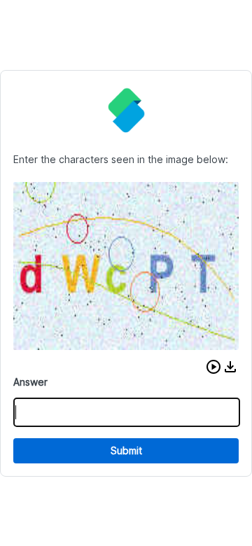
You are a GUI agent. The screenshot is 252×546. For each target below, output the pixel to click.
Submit (126, 450)
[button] (213, 366)
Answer (30, 382)
